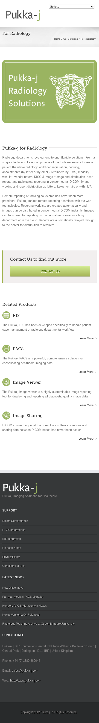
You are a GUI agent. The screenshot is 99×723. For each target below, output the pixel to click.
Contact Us (50, 271)
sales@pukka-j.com (25, 670)
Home (57, 39)
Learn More (86, 338)
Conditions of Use (13, 565)
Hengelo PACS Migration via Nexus (24, 605)
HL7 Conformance (13, 530)
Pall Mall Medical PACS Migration (23, 596)
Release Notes (11, 548)
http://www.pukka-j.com (25, 680)
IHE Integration (11, 539)
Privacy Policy (11, 556)
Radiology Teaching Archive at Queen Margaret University (38, 623)
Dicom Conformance (15, 521)
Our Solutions (70, 39)
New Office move (12, 587)
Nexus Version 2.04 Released (21, 614)
